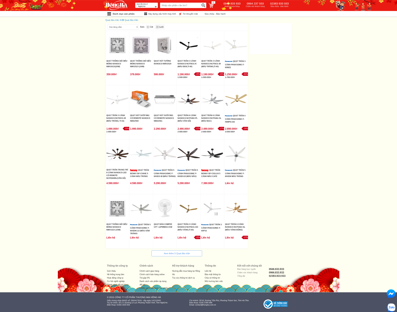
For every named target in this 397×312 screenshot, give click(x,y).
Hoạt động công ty (115, 278)
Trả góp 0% (145, 278)
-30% (245, 74)
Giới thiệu (111, 271)
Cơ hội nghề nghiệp (116, 281)
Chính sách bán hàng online (152, 274)
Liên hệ (208, 271)
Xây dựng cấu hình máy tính (162, 14)
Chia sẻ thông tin (212, 278)
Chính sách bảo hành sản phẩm (154, 288)
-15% (127, 128)
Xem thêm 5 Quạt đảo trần (177, 253)
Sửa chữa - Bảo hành (215, 14)
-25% (198, 74)
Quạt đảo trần (112, 20)
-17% (198, 128)
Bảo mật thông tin (213, 274)
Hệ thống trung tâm (115, 274)
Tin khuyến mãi (190, 14)
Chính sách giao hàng (149, 271)
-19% (245, 128)
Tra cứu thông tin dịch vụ (183, 278)
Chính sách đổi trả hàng (117, 284)
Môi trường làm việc (214, 281)
